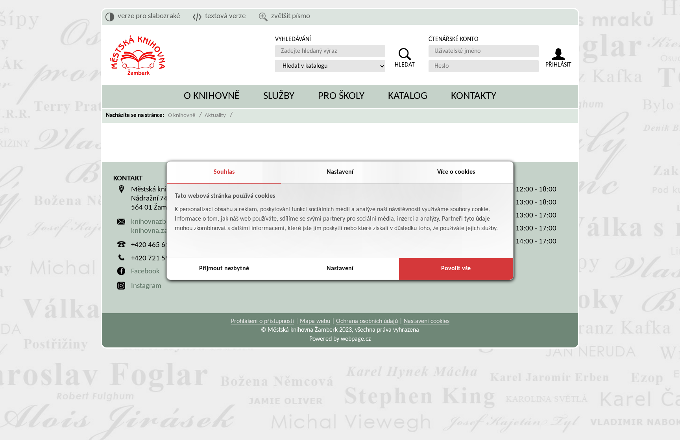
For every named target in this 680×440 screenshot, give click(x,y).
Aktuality (215, 116)
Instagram (146, 286)
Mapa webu (315, 321)
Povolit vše (456, 268)
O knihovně (181, 116)
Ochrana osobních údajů (367, 321)
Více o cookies (456, 172)
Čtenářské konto (454, 39)
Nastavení (340, 172)
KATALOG (407, 96)
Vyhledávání (293, 39)
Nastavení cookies (426, 321)
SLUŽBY (278, 96)
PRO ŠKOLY (341, 96)
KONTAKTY (473, 96)
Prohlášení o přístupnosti (262, 321)
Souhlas (224, 172)
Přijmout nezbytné (224, 268)
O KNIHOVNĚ (212, 96)
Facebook (145, 271)
